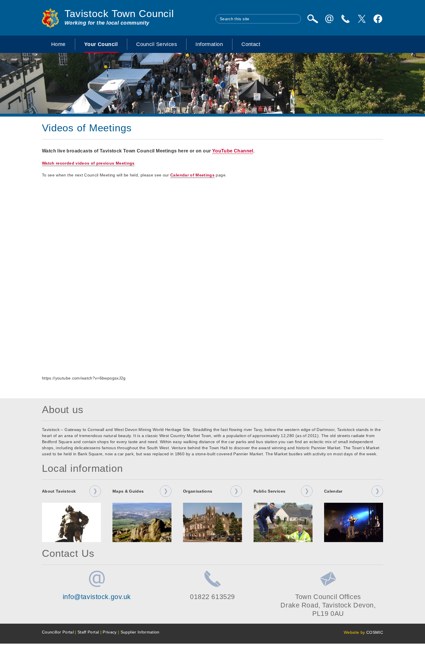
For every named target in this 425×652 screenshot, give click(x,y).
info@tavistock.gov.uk (97, 597)
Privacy (110, 632)
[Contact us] (345, 19)
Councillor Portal (58, 632)
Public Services (269, 491)
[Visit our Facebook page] (378, 19)
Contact (250, 44)
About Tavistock (59, 491)
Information (209, 44)
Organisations (197, 491)
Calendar (333, 491)
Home (58, 44)
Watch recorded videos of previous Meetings (88, 163)
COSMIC (374, 632)
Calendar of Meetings (192, 175)
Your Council (101, 44)
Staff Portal (88, 632)
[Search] (312, 18)
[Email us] (329, 19)
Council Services (156, 44)
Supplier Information (140, 632)
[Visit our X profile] (361, 19)
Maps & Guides (128, 491)
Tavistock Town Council (119, 13)
